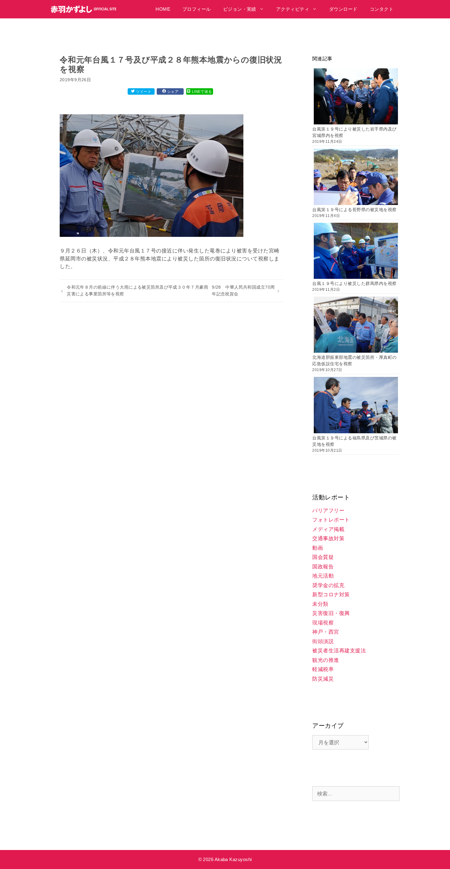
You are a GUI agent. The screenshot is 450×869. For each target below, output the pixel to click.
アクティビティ (292, 9)
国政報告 (323, 567)
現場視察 (323, 623)
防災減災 (323, 679)
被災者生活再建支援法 (339, 651)
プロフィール (196, 9)
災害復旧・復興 (331, 613)
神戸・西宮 (325, 632)
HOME (163, 9)
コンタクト (381, 9)
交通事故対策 (328, 538)
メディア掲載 (328, 529)
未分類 (320, 604)
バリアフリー (328, 511)
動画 (317, 548)
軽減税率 (323, 669)
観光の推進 (325, 660)
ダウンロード (343, 9)
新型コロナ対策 (331, 595)
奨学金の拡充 (328, 585)
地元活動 (323, 576)
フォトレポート (331, 520)
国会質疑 (323, 557)
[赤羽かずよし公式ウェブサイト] (85, 9)
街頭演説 (323, 641)
